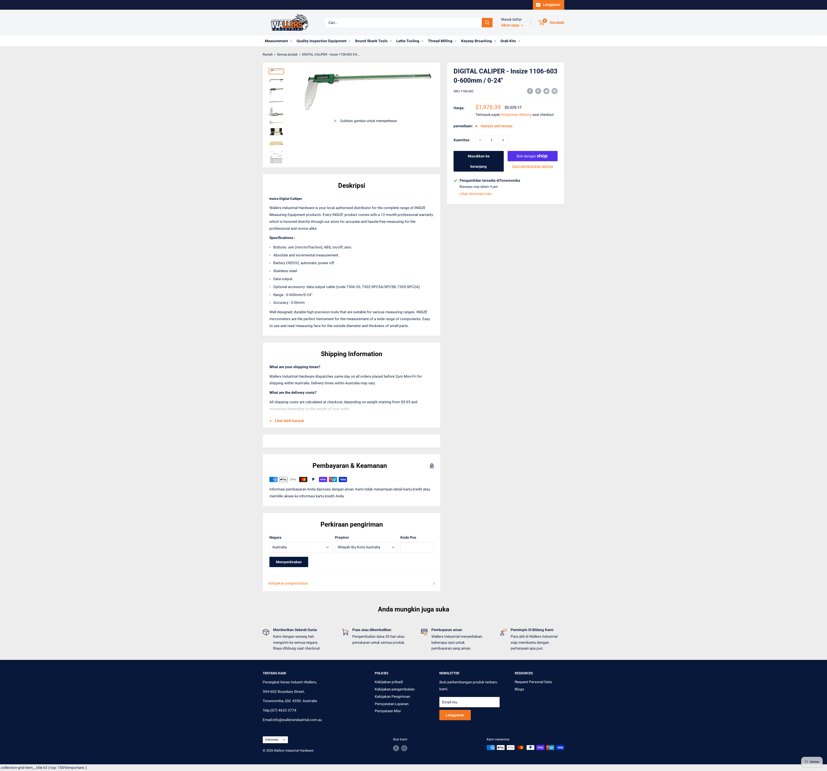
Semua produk (287, 54)
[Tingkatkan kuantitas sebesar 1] (503, 140)
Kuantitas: (462, 140)
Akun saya (510, 25)
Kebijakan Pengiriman (392, 696)
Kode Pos (408, 537)
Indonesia (271, 740)
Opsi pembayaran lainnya (532, 166)
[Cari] (487, 22)
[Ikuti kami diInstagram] (404, 748)
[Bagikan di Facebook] (530, 90)
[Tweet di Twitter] (546, 90)
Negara (275, 537)
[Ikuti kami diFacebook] (396, 748)
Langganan (551, 5)
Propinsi (342, 537)
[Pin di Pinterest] (538, 90)
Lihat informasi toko (476, 194)
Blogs (519, 689)
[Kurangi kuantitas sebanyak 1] (480, 140)
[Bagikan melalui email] (555, 90)
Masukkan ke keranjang (479, 161)
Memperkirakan (289, 562)
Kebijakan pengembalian (288, 583)
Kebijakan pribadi (389, 682)
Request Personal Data (533, 682)
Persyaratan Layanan (392, 704)
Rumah (268, 54)
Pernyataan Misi (388, 711)
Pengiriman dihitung (516, 115)
